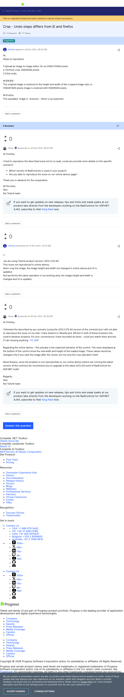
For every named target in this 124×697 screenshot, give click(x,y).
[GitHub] (14, 562)
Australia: (27, 539)
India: (25, 533)
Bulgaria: (27, 536)
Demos (10, 475)
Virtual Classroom (16, 496)
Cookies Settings (44, 691)
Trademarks (6, 671)
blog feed (47, 209)
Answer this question (18, 425)
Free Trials (12, 459)
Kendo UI (5, 446)
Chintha (11, 49)
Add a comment (12, 113)
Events (10, 499)
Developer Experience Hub (21, 472)
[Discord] (14, 566)
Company (11, 618)
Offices (10, 634)
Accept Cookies (16, 691)
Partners (11, 494)
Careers (10, 632)
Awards (10, 623)
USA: (25, 528)
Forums (10, 483)
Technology (12, 621)
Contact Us (12, 525)
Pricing (10, 462)
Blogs (9, 486)
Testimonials (13, 515)
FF (31, 340)
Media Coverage (15, 629)
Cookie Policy (87, 682)
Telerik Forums (12, 11)
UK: (25, 531)
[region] (62, 685)
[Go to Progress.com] (10, 605)
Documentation (15, 477)
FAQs (9, 502)
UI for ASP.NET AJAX (31, 11)
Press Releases (14, 626)
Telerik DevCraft (9, 440)
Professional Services (18, 491)
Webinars (11, 488)
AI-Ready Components (28, 451)
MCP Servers (7, 451)
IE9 (36, 340)
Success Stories (15, 512)
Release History (15, 480)
